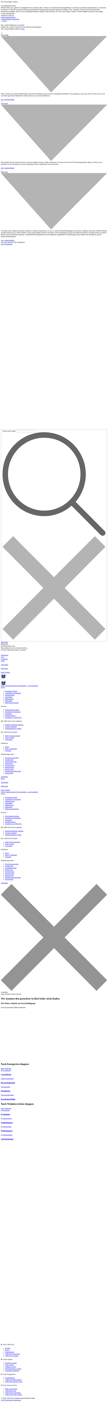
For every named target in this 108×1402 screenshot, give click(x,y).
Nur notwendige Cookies (9, 2)
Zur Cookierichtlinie (7, 99)
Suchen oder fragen (9, 431)
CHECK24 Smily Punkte (13, 1395)
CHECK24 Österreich (12, 1354)
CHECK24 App (10, 1391)
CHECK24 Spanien (11, 1356)
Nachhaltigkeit (10, 1378)
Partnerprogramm (11, 1363)
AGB (3, 1400)
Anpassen (4, 15)
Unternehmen (9, 1352)
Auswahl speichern (7, 242)
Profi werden (9, 1365)
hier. (23, 29)
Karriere (8, 1348)
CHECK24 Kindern (13, 1380)
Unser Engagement (9, 1374)
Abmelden (4, 777)
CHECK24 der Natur (13, 1382)
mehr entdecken (6, 1068)
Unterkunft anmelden (12, 1371)
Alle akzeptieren (19, 242)
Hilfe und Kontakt (11, 1389)
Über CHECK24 (8, 1344)
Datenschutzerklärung (8, 17)
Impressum (15, 19)
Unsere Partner (8, 1359)
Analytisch (4, 103)
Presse (7, 1350)
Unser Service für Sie (10, 1385)
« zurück (4, 21)
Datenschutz (9, 1400)
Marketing (4, 172)
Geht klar (11, 15)
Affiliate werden (10, 1367)
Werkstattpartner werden (13, 1369)
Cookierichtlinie (6, 19)
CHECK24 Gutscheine (13, 1393)
